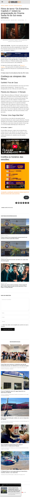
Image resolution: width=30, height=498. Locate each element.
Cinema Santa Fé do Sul (7, 207)
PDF (26, 197)
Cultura (11, 5)
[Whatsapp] (26, 203)
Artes (2, 5)
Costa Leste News (6, 20)
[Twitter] (21, 203)
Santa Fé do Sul (18, 5)
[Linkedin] (23, 203)
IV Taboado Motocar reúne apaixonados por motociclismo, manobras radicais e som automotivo (14, 472)
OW (25, 492)
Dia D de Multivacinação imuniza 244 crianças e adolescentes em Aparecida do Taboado (12, 445)
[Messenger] (19, 203)
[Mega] (15, 54)
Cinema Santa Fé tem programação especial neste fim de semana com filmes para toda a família (14, 238)
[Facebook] (16, 203)
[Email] (28, 203)
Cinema (6, 5)
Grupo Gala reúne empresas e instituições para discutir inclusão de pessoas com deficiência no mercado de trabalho (15, 365)
